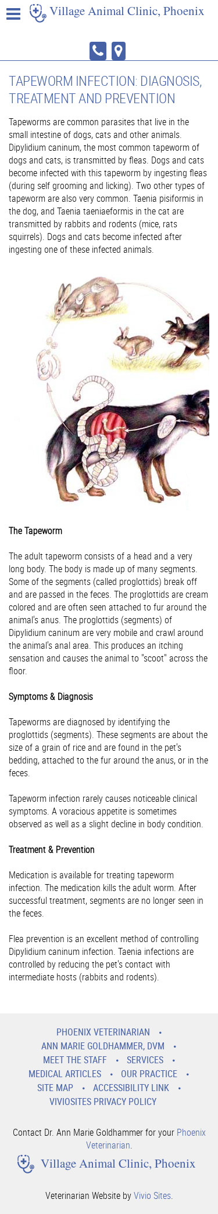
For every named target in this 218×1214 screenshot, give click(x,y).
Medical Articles (64, 1073)
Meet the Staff (75, 1059)
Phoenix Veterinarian (103, 1032)
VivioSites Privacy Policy (102, 1101)
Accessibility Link (131, 1087)
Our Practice (149, 1073)
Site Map (55, 1087)
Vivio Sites (152, 1195)
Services (145, 1059)
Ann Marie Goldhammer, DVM (103, 1045)
